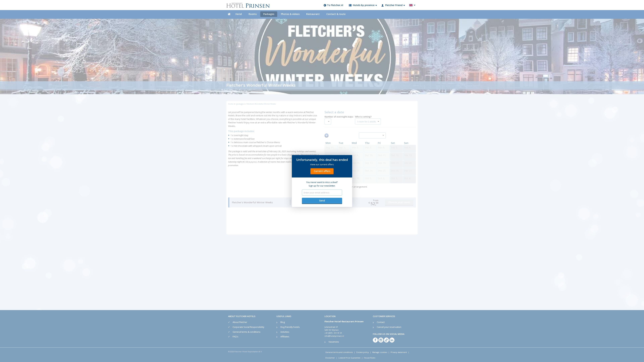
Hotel (238, 14)
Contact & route (335, 14)
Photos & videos (290, 14)
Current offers (322, 171)
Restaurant (313, 14)
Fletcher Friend (394, 5)
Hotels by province (363, 5)
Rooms (253, 14)
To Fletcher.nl (335, 5)
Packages (268, 14)
